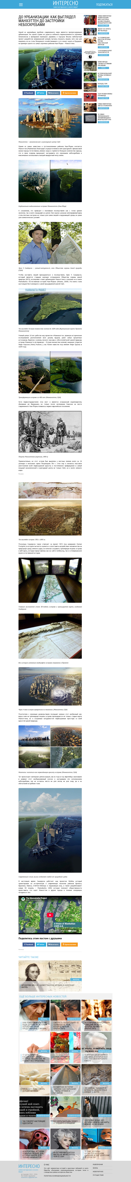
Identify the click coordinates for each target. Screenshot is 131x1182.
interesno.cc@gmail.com (29, 1177)
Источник (21, 949)
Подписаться (104, 4)
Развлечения (98, 1164)
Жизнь (95, 1168)
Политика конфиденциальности (57, 1176)
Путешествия (98, 1175)
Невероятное (98, 1171)
